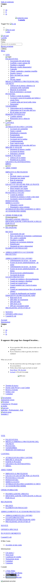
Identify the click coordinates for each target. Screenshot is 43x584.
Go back (12, 372)
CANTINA (10, 123)
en (6, 10)
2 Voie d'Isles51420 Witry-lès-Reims (14, 572)
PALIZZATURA (12, 59)
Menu (3, 51)
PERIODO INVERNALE (15, 114)
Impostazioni (5, 322)
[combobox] (11, 44)
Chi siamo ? (10, 553)
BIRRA (8, 164)
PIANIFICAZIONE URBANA (17, 219)
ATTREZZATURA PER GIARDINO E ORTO (23, 209)
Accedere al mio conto (14, 545)
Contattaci (9, 394)
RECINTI (9, 232)
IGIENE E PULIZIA (13, 156)
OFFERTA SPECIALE (14, 314)
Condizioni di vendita (13, 557)
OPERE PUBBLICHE (14, 215)
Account (4, 320)
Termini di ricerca (12, 386)
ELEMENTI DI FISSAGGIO (16, 248)
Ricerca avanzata (7, 46)
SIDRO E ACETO (12, 203)
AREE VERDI (11, 168)
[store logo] (13, 24)
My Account (22, 370)
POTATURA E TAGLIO (15, 193)
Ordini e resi (10, 392)
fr (6, 12)
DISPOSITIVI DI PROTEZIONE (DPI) (20, 295)
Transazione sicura (12, 559)
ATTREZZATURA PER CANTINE (19, 127)
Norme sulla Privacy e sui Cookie (18, 388)
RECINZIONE (11, 228)
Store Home (13, 370)
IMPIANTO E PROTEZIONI (17, 172)
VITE (8, 55)
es (6, 14)
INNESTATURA (12, 201)
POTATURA (10, 94)
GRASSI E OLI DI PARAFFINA (18, 162)
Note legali (9, 555)
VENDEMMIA (11, 106)
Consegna (9, 563)
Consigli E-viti (11, 316)
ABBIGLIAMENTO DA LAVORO (19, 258)
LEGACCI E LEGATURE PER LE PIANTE (22, 184)
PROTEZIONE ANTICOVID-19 (18, 308)
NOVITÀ (9, 312)
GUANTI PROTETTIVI (15, 277)
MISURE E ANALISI (14, 147)
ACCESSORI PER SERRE (16, 211)
